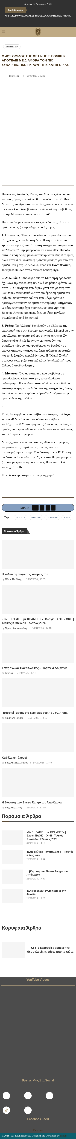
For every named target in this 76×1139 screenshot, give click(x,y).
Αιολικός (20, 517)
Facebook (38, 1130)
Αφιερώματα (11, 47)
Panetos (9, 673)
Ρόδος (67, 517)
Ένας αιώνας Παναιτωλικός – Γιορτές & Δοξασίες (34, 668)
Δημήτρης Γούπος (14, 718)
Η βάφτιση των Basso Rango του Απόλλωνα (32, 802)
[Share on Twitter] (42, 508)
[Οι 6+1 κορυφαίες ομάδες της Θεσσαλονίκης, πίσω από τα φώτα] (13, 950)
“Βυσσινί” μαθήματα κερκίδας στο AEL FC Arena (35, 712)
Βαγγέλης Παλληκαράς (16, 762)
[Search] (72, 32)
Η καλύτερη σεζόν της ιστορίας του (25, 574)
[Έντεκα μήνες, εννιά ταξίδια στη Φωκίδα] (12, 896)
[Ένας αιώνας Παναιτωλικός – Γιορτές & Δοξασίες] (38, 648)
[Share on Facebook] (35, 508)
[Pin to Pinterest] (48, 508)
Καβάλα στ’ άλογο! (14, 757)
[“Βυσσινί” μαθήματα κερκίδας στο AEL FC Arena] (38, 692)
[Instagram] (28, 1095)
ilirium (63, 1135)
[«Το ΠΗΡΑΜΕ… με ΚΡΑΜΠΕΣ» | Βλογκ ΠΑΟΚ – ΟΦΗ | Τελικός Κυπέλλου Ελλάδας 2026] (38, 599)
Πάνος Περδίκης (13, 579)
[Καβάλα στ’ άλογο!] (38, 737)
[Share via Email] (53, 508)
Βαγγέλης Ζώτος (13, 807)
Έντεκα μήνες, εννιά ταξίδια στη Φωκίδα (46, 892)
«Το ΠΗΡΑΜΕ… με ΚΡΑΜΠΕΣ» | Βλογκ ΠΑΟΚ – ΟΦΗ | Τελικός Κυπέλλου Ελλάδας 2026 (46, 836)
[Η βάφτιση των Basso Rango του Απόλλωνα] (38, 782)
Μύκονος (36, 517)
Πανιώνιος (52, 517)
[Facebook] (30, 21)
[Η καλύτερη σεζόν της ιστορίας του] (38, 554)
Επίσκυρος (14, 76)
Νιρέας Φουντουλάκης (16, 628)
